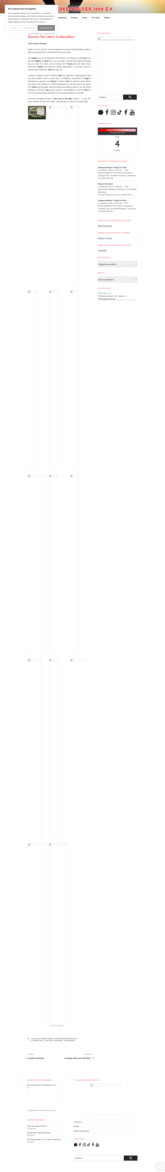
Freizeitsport (47, 1038)
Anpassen (14, 28)
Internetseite (37, 1040)
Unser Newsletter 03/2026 (37, 1126)
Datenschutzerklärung (81, 1131)
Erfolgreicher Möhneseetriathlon (39, 1133)
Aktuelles (35, 1038)
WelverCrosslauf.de (105, 226)
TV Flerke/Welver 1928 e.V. (78, 9)
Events (84, 18)
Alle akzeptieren (46, 28)
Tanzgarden (69, 1040)
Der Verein (96, 18)
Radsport (59, 1040)
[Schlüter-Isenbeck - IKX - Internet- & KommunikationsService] (117, 299)
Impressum (78, 1122)
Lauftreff (49, 1040)
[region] (31, 19)
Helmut (52, 33)
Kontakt (106, 18)
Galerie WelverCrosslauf (66, 1038)
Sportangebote (60, 18)
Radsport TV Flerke (105, 238)
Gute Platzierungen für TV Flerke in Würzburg (44, 1139)
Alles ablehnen (28, 28)
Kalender (74, 18)
